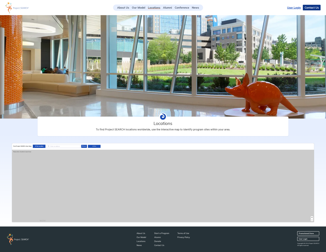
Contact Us (312, 7)
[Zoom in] (312, 217)
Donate (157, 241)
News (195, 8)
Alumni (167, 8)
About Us (123, 8)
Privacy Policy (183, 237)
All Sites (94, 146)
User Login (294, 8)
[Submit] (48, 146)
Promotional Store (306, 233)
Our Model (138, 8)
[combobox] (63, 146)
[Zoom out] (312, 220)
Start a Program (161, 233)
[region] (176, 186)
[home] (17, 7)
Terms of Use (183, 233)
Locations (154, 8)
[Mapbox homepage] (42, 221)
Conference (182, 8)
